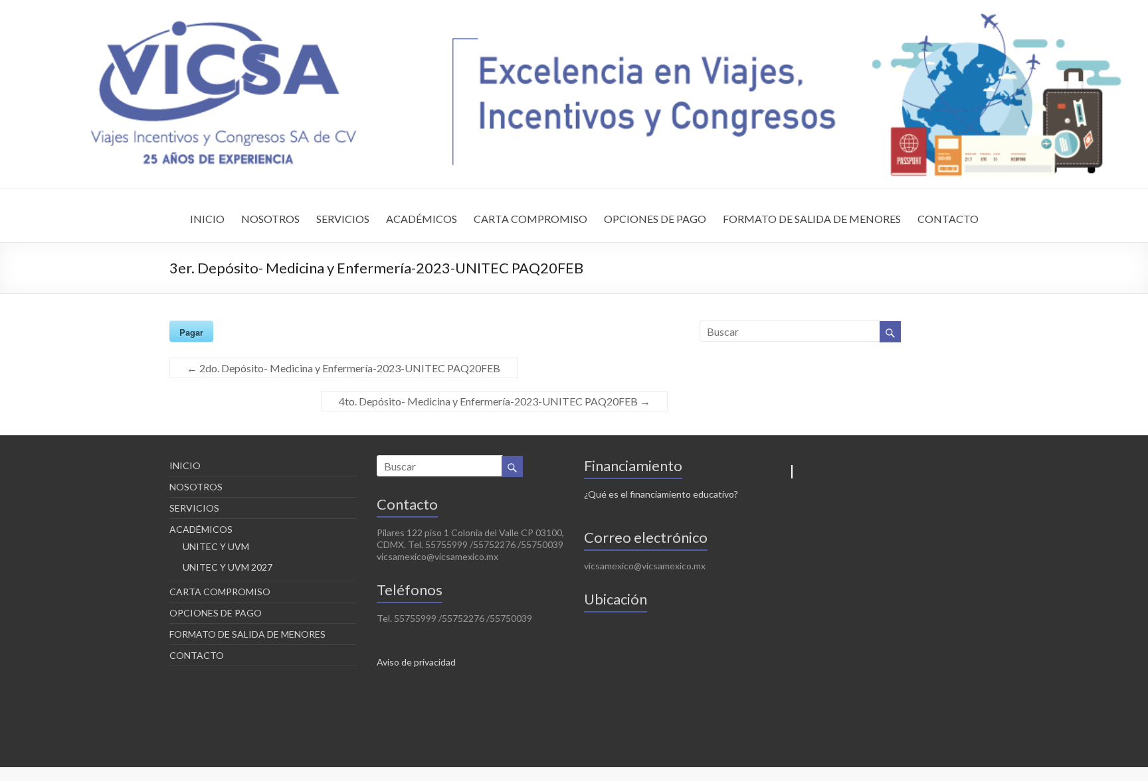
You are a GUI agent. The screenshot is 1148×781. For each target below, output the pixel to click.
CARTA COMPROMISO (530, 218)
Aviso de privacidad (416, 662)
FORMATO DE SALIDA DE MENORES (812, 218)
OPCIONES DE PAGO (655, 218)
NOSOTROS (270, 218)
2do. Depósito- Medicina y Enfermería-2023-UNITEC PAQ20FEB (343, 368)
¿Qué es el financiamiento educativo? (661, 494)
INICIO (207, 218)
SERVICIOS (342, 218)
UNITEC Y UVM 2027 (227, 567)
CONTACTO (948, 218)
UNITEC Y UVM (216, 546)
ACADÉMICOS (421, 218)
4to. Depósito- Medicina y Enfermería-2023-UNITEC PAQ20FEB (494, 401)
